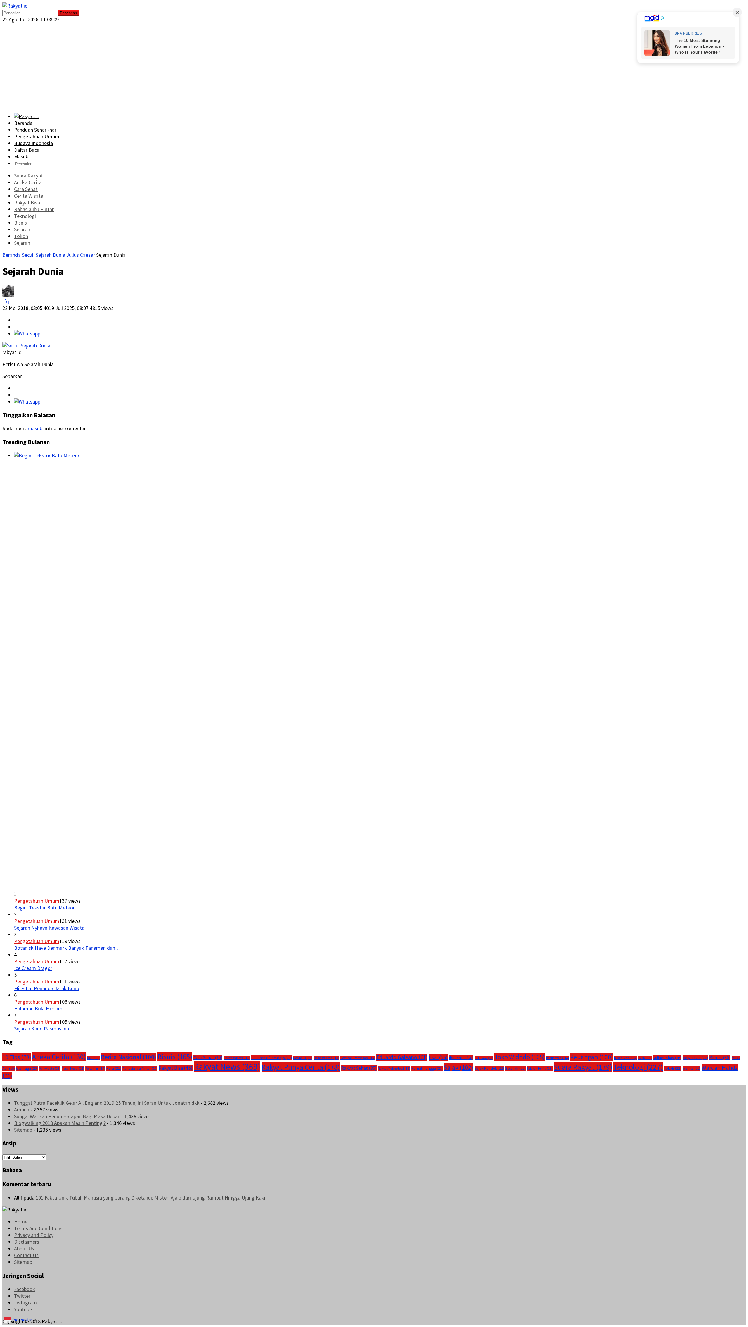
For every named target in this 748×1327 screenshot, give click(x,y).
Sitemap (23, 1129)
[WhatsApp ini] (27, 333)
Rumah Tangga (427, 1068)
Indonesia (484, 1058)
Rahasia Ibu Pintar (139, 1068)
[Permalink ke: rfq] (8, 294)
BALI (93, 1058)
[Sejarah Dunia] (26, 345)
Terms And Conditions (38, 1228)
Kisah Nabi (625, 1058)
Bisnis (174, 1056)
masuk (35, 428)
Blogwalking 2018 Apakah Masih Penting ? (60, 1123)
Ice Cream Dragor (33, 968)
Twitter (22, 1295)
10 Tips (16, 1057)
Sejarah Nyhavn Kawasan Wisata (49, 927)
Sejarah (515, 1068)
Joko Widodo (519, 1057)
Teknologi (638, 1067)
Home (20, 1221)
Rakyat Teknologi (394, 1068)
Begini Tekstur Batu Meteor (44, 907)
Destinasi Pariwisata (357, 1058)
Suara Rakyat (583, 1067)
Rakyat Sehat (359, 1068)
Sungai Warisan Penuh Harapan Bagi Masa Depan (67, 1116)
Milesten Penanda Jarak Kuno (46, 988)
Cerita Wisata (237, 1058)
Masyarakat (695, 1057)
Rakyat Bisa (176, 1068)
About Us (24, 1248)
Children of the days (271, 1057)
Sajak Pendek (489, 1068)
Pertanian (95, 1068)
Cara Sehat (207, 1057)
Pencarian (68, 13)
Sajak (458, 1067)
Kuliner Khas (667, 1057)
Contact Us (26, 1255)
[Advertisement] (374, 67)
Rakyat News (227, 1066)
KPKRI (645, 1058)
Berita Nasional (128, 1057)
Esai (438, 1057)
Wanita (691, 1068)
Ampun (21, 1109)
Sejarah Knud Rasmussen (41, 1028)
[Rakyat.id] (15, 5)
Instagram (25, 1302)
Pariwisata (49, 1068)
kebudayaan (557, 1058)
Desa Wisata (326, 1058)
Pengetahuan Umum (36, 900)
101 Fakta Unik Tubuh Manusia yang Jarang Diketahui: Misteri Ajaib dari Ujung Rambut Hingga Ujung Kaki (150, 1197)
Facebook (24, 1289)
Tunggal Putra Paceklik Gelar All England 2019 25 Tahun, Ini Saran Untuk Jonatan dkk (107, 1102)
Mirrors (719, 1057)
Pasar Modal (73, 1068)
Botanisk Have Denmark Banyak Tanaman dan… (67, 948)
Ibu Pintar (461, 1057)
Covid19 (302, 1058)
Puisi (113, 1068)
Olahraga (27, 1068)
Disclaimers (26, 1241)
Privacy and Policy (33, 1235)
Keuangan (591, 1057)
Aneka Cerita (59, 1056)
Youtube (23, 1309)
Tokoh (672, 1068)
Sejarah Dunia (540, 1068)
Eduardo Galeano (401, 1057)
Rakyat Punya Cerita (301, 1067)
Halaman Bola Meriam (38, 1008)
